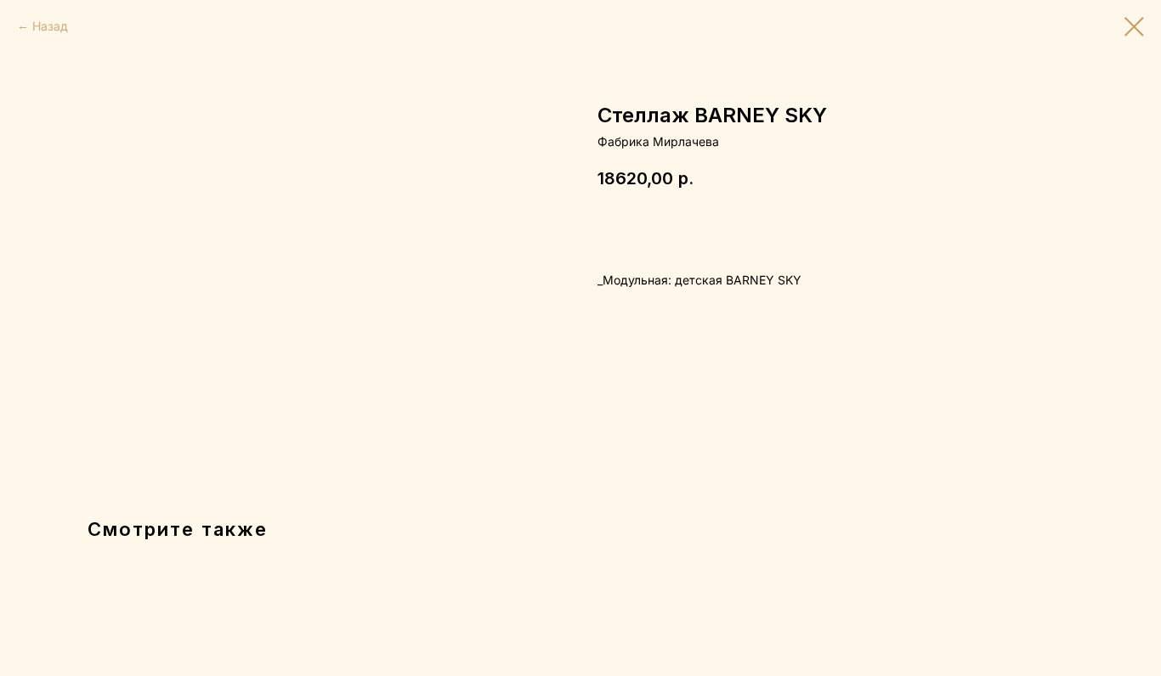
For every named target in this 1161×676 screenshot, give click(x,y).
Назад (50, 26)
